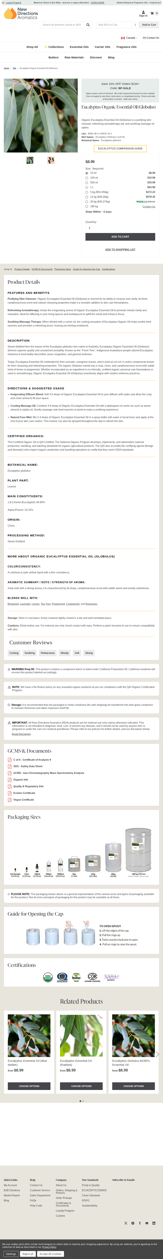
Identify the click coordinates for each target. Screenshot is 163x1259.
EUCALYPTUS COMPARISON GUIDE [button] (120, 148)
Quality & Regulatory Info (28, 786)
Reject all (28, 1254)
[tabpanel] (29, 1052)
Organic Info (20, 779)
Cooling (14, 653)
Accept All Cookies (50, 1254)
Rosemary (91, 604)
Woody (65, 653)
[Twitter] (126, 1223)
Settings (11, 1254)
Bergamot (13, 604)
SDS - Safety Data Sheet (27, 766)
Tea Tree (46, 604)
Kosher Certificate (24, 793)
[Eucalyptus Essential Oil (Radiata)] (81, 1035)
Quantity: (91, 221)
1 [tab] (80, 1101)
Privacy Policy (49, 1246)
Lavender (25, 604)
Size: (94, 168)
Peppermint (58, 604)
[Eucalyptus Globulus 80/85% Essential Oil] (133, 1035)
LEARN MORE (88, 3)
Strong (89, 653)
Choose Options (29, 1086)
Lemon (35, 604)
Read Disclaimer (21, 734)
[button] (88, 24)
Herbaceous (48, 653)
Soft (77, 653)
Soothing (30, 653)
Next (157, 1054)
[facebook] (140, 1223)
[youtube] (147, 1223)
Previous (4, 1054)
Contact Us (149, 206)
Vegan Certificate (23, 799)
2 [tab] (83, 1101)
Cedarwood (72, 604)
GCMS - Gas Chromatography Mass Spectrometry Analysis (48, 773)
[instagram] (133, 1223)
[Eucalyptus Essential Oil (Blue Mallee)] (29, 1035)
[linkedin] (154, 1223)
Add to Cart (149, 24)
